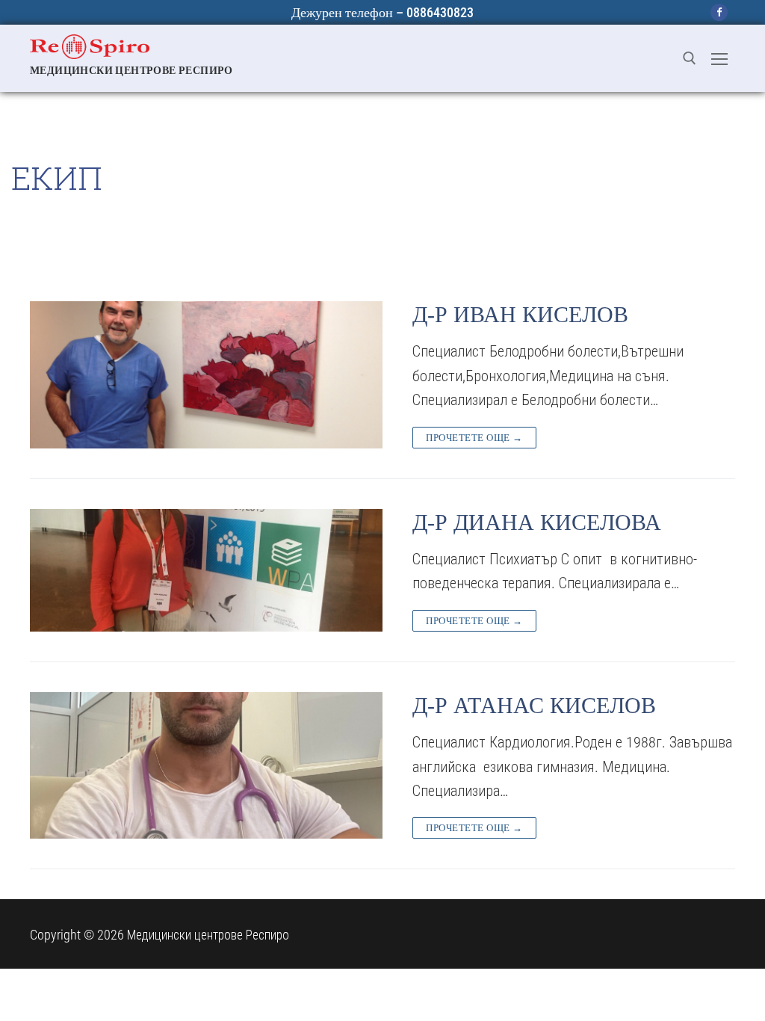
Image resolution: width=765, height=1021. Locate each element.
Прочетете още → (474, 437)
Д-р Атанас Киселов (534, 705)
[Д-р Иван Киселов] (206, 374)
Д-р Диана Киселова (539, 522)
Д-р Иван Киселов (520, 314)
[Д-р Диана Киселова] (206, 570)
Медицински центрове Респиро (131, 70)
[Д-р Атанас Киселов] (206, 765)
